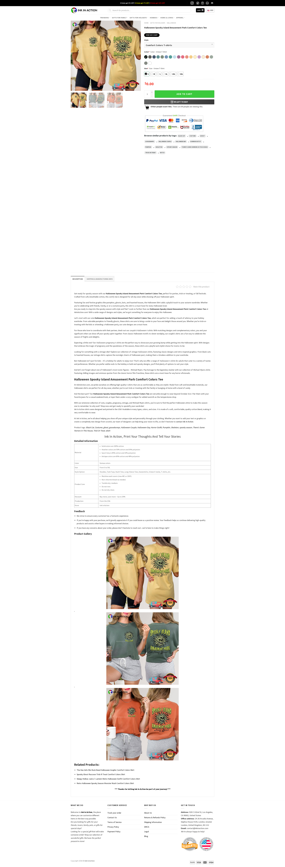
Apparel (179, 17)
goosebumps (149, 141)
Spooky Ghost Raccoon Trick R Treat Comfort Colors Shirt (101, 774)
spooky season (172, 147)
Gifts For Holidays (138, 17)
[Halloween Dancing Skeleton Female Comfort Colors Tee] (88, 239)
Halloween (171, 23)
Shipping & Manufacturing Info (100, 279)
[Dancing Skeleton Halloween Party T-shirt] (161, 188)
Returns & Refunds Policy (154, 817)
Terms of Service (114, 822)
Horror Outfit (195, 141)
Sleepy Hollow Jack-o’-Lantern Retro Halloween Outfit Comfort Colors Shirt (108, 779)
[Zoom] (73, 87)
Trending (104, 17)
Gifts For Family (119, 17)
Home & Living (166, 17)
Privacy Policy (113, 827)
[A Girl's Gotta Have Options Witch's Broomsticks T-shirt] (88, 188)
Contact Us (112, 817)
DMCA (146, 827)
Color (147, 52)
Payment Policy (113, 831)
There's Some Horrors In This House (195, 147)
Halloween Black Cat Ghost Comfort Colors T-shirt (196, 212)
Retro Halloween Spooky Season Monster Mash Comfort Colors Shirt (105, 783)
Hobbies (153, 17)
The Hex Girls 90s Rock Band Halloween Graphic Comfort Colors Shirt (105, 770)
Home (146, 23)
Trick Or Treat (150, 152)
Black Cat (181, 136)
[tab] (77, 279)
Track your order (114, 813)
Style (146, 40)
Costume (192, 136)
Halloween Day (181, 141)
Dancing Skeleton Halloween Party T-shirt (160, 211)
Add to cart (184, 94)
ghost (202, 136)
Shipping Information (153, 822)
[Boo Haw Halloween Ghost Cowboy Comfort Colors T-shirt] (124, 188)
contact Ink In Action (184, 421)
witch (162, 152)
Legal (146, 831)
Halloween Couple (165, 141)
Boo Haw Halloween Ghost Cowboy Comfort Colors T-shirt (120, 212)
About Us (148, 813)
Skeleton (159, 147)
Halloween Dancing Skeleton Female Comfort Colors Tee (85, 262)
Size (146, 68)
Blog (146, 836)
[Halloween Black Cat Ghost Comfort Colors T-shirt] (197, 188)
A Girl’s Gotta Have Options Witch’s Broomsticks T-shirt (84, 212)
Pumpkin (148, 147)
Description (77, 279)
